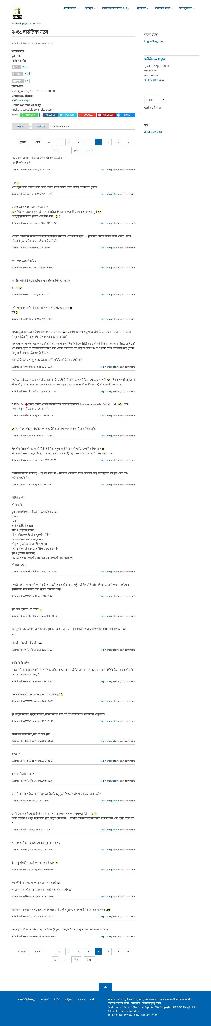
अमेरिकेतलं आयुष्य (21, 100)
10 (55, 150)
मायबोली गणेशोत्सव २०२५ (115, 8)
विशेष (57, 999)
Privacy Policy (132, 1015)
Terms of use (115, 1015)
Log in (20, 126)
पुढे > (76, 150)
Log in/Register (153, 41)
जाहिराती (68, 999)
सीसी (92, 999)
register (41, 126)
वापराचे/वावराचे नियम (118, 1003)
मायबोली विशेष (162, 8)
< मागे (37, 142)
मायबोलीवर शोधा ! (153, 132)
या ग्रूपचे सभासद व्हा (154, 80)
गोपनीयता (136, 1003)
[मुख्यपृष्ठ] (18, 12)
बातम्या (81, 999)
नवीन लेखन (70, 8)
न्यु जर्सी (27, 74)
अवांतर (24, 67)
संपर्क (158, 1003)
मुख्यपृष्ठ (24, 23)
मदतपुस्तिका (185, 8)
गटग (26, 81)
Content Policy (149, 1015)
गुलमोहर (141, 8)
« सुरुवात (22, 142)
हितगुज (89, 8)
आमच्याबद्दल (148, 1003)
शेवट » (90, 150)
